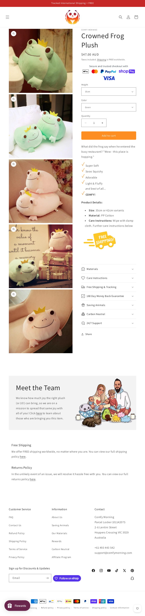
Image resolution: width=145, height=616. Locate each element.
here (39, 413)
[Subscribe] (47, 578)
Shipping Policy (17, 541)
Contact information (119, 607)
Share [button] (88, 334)
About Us (57, 517)
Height (84, 84)
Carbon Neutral (60, 549)
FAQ (11, 517)
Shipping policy (99, 607)
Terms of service (81, 607)
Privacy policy (63, 607)
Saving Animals (60, 525)
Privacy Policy (16, 557)
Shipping (101, 59)
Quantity (85, 115)
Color (84, 100)
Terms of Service (18, 549)
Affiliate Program (61, 557)
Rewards (57, 541)
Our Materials (59, 533)
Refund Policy (17, 533)
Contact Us (15, 525)
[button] (7, 17)
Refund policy (47, 607)
